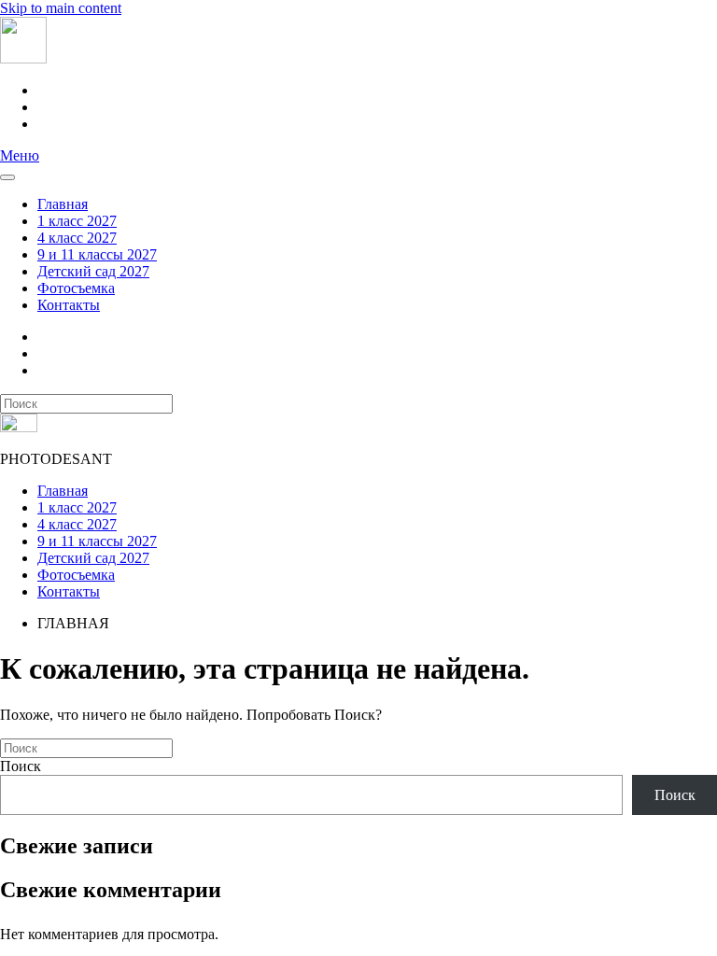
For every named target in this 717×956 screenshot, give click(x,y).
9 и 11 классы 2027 (97, 254)
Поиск (20, 766)
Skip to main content (60, 8)
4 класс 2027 (77, 238)
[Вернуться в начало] (23, 58)
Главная (62, 204)
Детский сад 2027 (93, 271)
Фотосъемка (76, 288)
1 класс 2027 (77, 221)
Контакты (68, 305)
